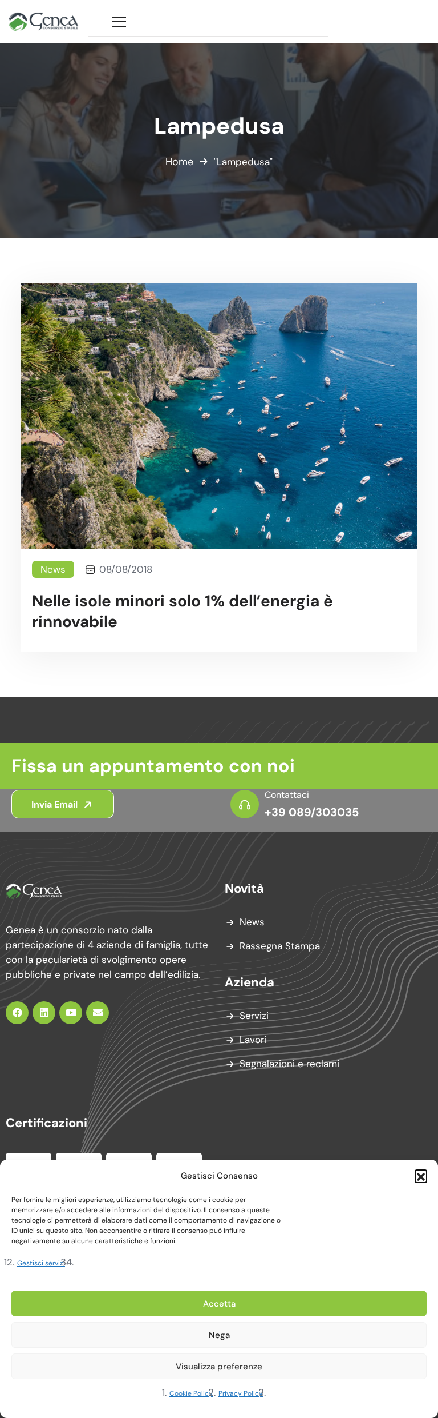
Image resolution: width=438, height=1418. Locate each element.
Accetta (219, 1303)
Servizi (254, 1015)
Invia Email (55, 804)
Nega (219, 1335)
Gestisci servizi (41, 1263)
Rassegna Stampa (280, 946)
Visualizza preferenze (219, 1366)
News (53, 569)
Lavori (253, 1039)
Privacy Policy (240, 1393)
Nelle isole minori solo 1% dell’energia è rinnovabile (182, 611)
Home (179, 162)
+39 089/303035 (312, 812)
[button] (421, 1175)
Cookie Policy (191, 1393)
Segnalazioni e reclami (289, 1063)
